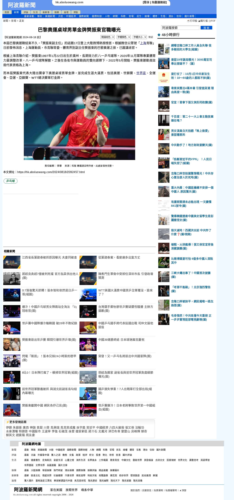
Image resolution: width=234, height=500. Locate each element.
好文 (91, 455)
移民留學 (80, 475)
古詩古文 (160, 460)
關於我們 (135, 490)
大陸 (60, 16)
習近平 (90, 427)
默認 (151, 37)
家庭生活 (58, 460)
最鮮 (26, 475)
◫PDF (212, 21)
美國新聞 (50, 16)
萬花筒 (113, 475)
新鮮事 (46, 12)
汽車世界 (69, 475)
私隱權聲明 (171, 490)
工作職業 (103, 460)
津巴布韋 (114, 431)
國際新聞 (84, 16)
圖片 (189, 16)
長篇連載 (51, 465)
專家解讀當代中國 (63, 480)
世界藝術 (29, 465)
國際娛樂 (80, 470)
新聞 (16, 12)
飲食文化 (35, 475)
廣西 (26, 427)
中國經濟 (71, 16)
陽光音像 (138, 480)
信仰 (178, 16)
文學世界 (40, 465)
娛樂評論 (92, 470)
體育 (155, 16)
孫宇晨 (80, 427)
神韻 (33, 427)
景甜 (40, 427)
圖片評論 (127, 455)
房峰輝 (135, 431)
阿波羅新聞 (22, 5)
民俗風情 (146, 475)
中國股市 (35, 431)
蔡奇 (144, 431)
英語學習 (205, 460)
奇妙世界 (123, 475)
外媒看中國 (43, 455)
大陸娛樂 (35, 470)
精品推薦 (103, 470)
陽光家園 (126, 480)
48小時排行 (171, 35)
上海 (143, 43)
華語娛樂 (47, 470)
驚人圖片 (29, 480)
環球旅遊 (135, 475)
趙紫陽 (20, 435)
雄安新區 (82, 431)
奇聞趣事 (103, 475)
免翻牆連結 (159, 2)
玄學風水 (92, 460)
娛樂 (56, 12)
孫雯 (72, 431)
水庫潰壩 (12, 431)
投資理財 (171, 460)
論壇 (66, 12)
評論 (26, 12)
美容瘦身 (148, 460)
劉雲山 (125, 431)
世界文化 (182, 460)
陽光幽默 (104, 480)
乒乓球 (10, 181)
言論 (33, 455)
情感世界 (47, 475)
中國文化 (126, 460)
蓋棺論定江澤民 (44, 480)
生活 (35, 12)
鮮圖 (155, 475)
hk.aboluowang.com (69, 2)
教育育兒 (114, 460)
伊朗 (9, 427)
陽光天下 (115, 480)
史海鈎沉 (47, 460)
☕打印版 (192, 21)
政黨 (78, 455)
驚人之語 (55, 455)
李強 (55, 431)
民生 (139, 16)
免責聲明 (158, 490)
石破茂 (63, 431)
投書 (98, 455)
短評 (85, 455)
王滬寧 (46, 431)
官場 (131, 16)
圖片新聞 (161, 449)
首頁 (7, 12)
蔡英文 (10, 435)
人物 (107, 16)
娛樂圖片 (114, 470)
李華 (60, 165)
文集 (71, 455)
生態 (163, 16)
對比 (105, 455)
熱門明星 (58, 470)
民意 (118, 455)
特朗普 (23, 431)
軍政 (39, 16)
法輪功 (139, 427)
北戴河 (102, 431)
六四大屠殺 (116, 427)
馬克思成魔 (68, 427)
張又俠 (129, 427)
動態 (65, 455)
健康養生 (35, 460)
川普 (47, 427)
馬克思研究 (80, 480)
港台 (171, 16)
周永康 (30, 435)
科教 (123, 16)
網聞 (115, 16)
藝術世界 (137, 460)
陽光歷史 (92, 480)
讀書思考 (194, 460)
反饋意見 (146, 490)
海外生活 (80, 460)
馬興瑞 (55, 427)
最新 (29, 16)
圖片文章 (62, 465)
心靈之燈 (69, 460)
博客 (75, 12)
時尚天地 (92, 475)
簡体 (146, 2)
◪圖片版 (203, 21)
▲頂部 (182, 490)
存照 (111, 455)
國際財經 (97, 16)
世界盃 (141, 73)
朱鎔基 (17, 427)
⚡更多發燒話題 (16, 422)
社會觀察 (58, 475)
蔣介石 (92, 431)
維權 (147, 16)
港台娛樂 (69, 470)
